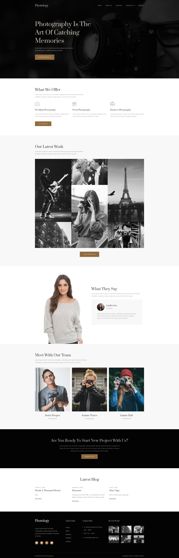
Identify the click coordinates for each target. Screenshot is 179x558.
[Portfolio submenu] (133, 5)
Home (68, 527)
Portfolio (68, 538)
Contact (68, 541)
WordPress (50, 556)
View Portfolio (45, 57)
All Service (43, 124)
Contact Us (89, 456)
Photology (41, 5)
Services (68, 534)
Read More (38, 499)
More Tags (114, 490)
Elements (76, 490)
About (67, 531)
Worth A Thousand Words (47, 490)
